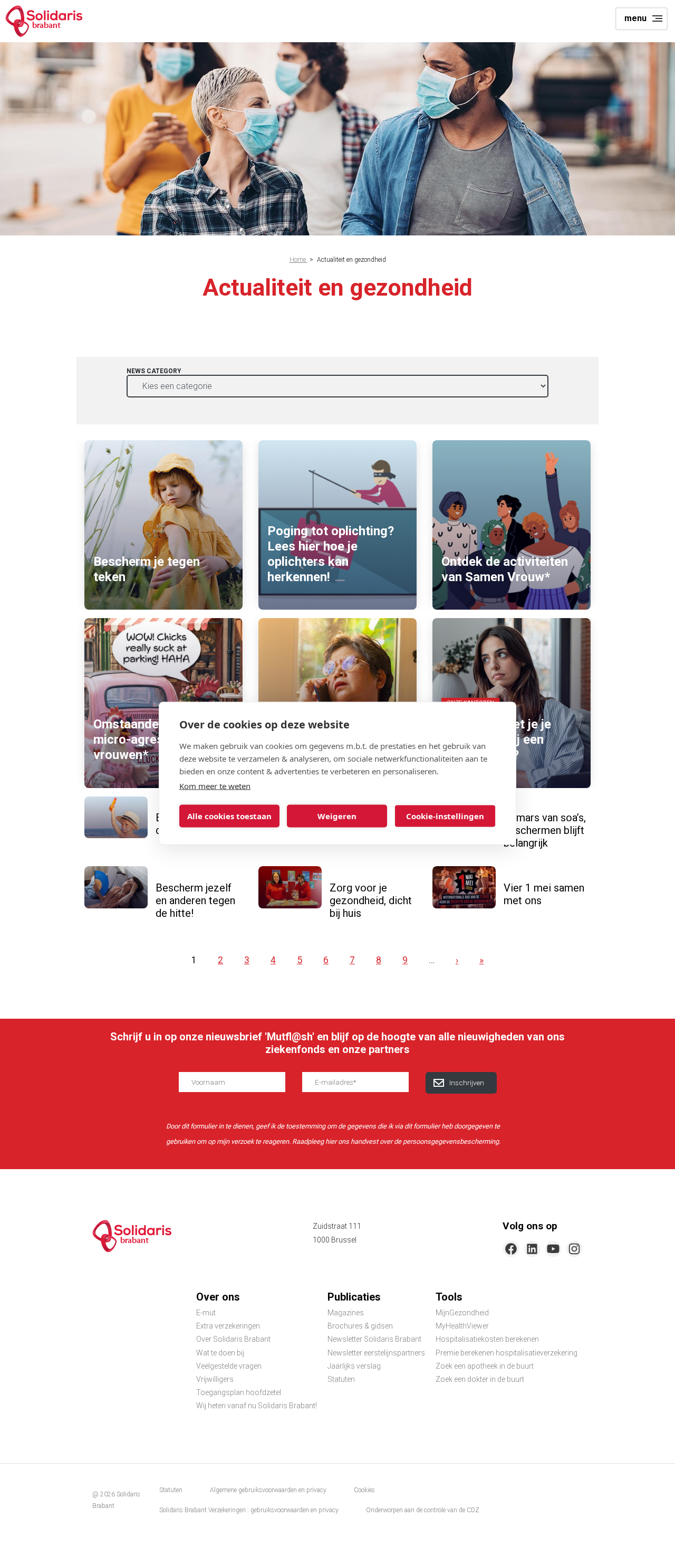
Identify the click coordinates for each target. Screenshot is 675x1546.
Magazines (345, 1312)
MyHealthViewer (462, 1326)
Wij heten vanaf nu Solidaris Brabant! (256, 1405)
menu (635, 18)
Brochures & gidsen (360, 1326)
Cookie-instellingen (445, 816)
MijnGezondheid (462, 1312)
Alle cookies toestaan (229, 816)
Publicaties (354, 1297)
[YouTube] (553, 1248)
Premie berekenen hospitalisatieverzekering (506, 1353)
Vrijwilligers (215, 1379)
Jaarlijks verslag (354, 1366)
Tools (449, 1297)
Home (298, 259)
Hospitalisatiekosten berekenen (487, 1339)
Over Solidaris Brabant (233, 1339)
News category (154, 371)
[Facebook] (511, 1248)
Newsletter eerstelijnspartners (376, 1353)
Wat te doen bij (220, 1353)
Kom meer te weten (214, 785)
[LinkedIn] (532, 1248)
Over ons (218, 1297)
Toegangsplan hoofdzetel (238, 1392)
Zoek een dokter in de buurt (480, 1379)
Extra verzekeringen (228, 1326)
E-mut (206, 1312)
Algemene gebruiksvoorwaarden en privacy (268, 1490)
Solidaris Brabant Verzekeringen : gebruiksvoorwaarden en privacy (249, 1510)
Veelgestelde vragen (229, 1366)
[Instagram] (574, 1248)
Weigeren (336, 816)
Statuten (341, 1379)
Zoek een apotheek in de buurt (485, 1366)
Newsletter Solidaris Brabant (374, 1339)
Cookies (364, 1490)
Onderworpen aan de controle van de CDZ (422, 1510)
